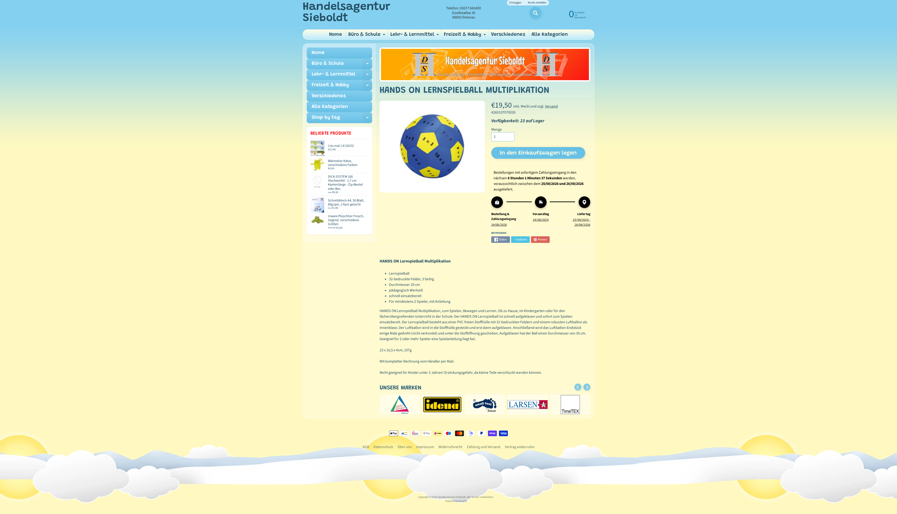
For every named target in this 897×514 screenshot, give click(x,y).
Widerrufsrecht (450, 446)
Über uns (405, 446)
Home (335, 34)
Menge (496, 129)
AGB (366, 446)
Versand (551, 106)
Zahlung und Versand (483, 446)
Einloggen (515, 2)
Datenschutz (383, 446)
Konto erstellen (537, 2)
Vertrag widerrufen (520, 446)
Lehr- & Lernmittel (415, 36)
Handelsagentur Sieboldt (346, 13)
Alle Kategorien (549, 34)
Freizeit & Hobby (465, 36)
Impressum (425, 446)
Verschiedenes (508, 34)
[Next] (586, 387)
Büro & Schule (367, 36)
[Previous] (577, 387)
